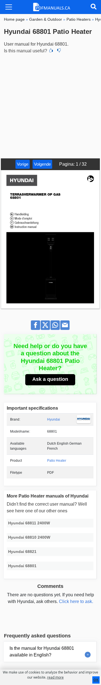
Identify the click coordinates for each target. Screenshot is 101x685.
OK (95, 679)
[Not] (59, 51)
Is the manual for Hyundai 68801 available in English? (42, 651)
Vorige (22, 164)
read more (55, 677)
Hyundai (53, 419)
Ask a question (50, 379)
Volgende (42, 164)
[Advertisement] (50, 105)
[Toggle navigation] (8, 7)
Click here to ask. (76, 601)
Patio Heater (56, 461)
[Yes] (51, 51)
